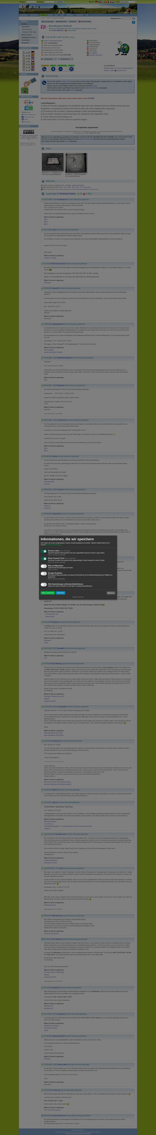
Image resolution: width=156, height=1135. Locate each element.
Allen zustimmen (48, 593)
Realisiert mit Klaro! (78, 597)
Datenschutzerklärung (53, 545)
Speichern (60, 593)
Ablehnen (111, 593)
